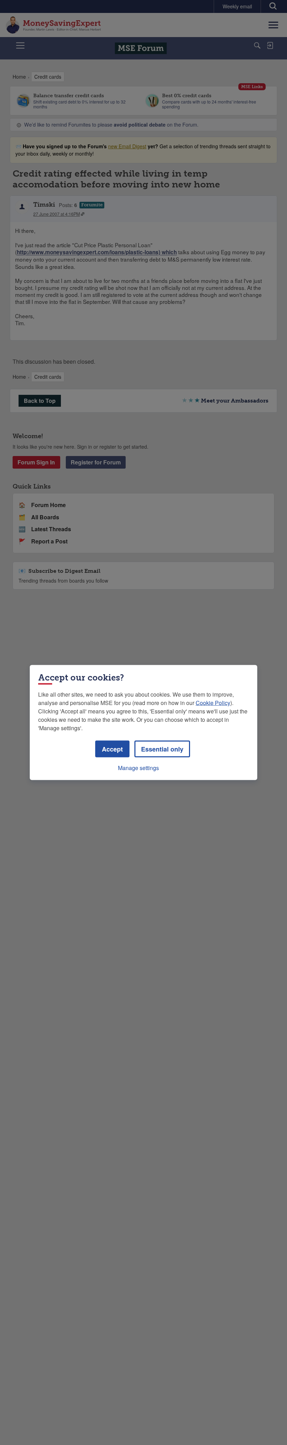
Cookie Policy (213, 703)
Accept (112, 749)
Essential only (162, 749)
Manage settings (138, 768)
